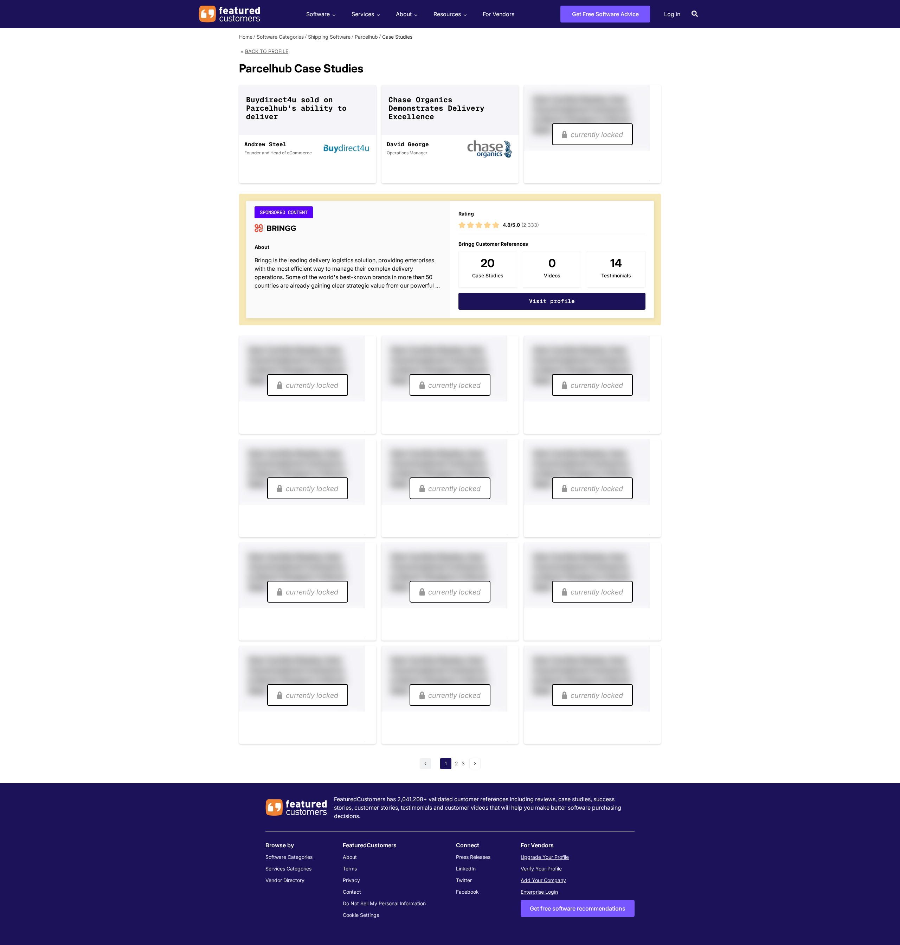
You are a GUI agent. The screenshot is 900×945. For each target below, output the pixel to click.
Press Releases (473, 857)
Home (245, 37)
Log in (672, 14)
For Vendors (498, 14)
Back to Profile (266, 51)
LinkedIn (466, 869)
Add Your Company (543, 880)
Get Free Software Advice (605, 14)
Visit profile (552, 301)
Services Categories (288, 869)
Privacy (351, 880)
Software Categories (280, 37)
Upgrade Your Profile (545, 857)
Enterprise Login (539, 892)
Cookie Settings (361, 915)
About (404, 14)
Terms (350, 869)
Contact (352, 892)
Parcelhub (366, 37)
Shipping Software (329, 37)
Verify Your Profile (541, 869)
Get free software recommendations (577, 908)
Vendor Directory (284, 880)
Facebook (467, 892)
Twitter (464, 880)
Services (363, 14)
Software (318, 14)
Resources (447, 14)
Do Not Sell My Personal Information (384, 903)
